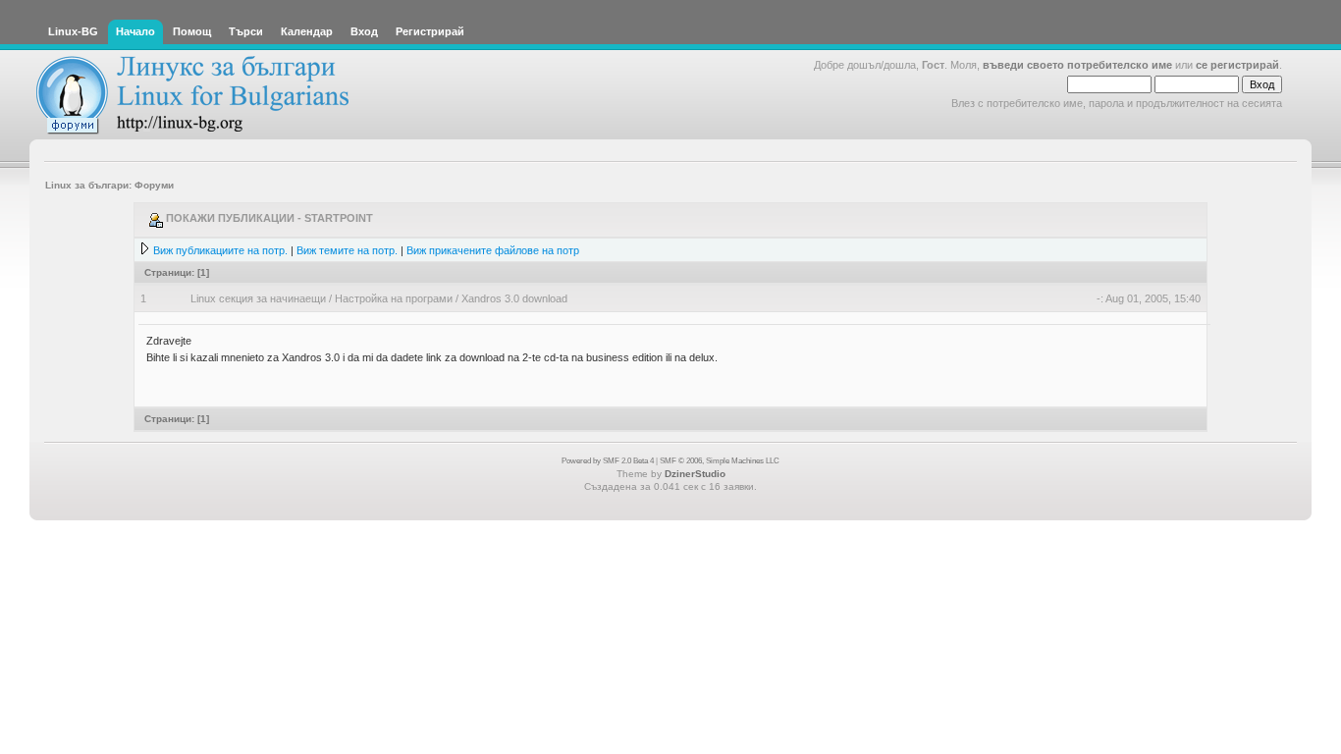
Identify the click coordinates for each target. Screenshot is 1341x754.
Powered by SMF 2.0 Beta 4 (608, 461)
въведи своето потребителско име (1077, 65)
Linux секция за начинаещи (258, 298)
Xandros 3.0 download (514, 298)
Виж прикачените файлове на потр (492, 250)
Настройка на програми (394, 298)
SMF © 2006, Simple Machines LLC (719, 461)
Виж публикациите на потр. (220, 250)
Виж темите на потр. (347, 250)
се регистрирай (1237, 65)
